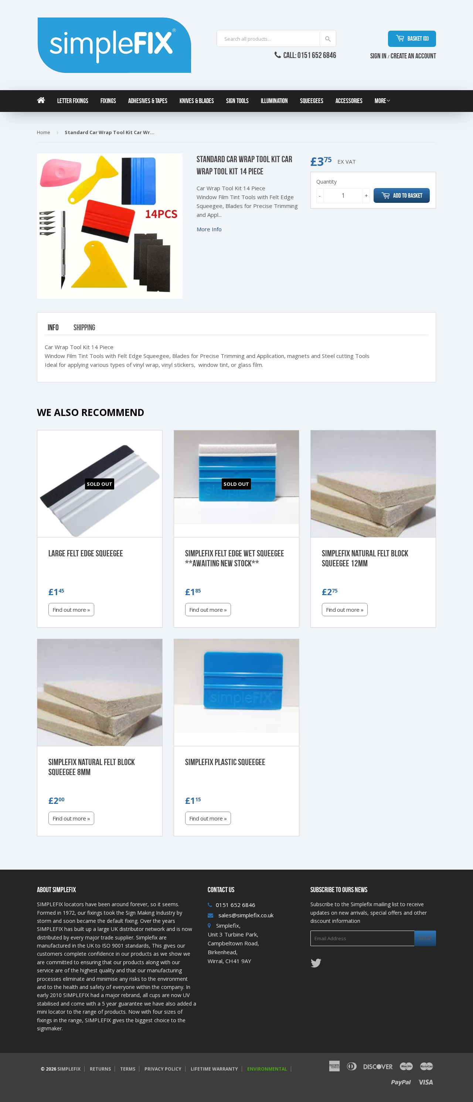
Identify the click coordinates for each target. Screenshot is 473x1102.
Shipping (84, 327)
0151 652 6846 (235, 904)
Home (43, 132)
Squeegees (311, 101)
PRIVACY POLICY (162, 1069)
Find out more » (71, 609)
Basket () (417, 38)
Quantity (326, 181)
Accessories (349, 101)
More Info (209, 229)
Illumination (274, 101)
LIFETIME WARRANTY (214, 1069)
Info (53, 327)
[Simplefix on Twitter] (315, 965)
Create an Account (413, 56)
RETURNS (100, 1069)
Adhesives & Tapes (147, 101)
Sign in (378, 56)
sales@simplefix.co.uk (245, 915)
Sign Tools (237, 101)
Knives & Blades (197, 101)
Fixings (108, 101)
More (380, 101)
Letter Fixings (72, 101)
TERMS (127, 1069)
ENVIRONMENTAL (267, 1069)
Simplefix (69, 1069)
